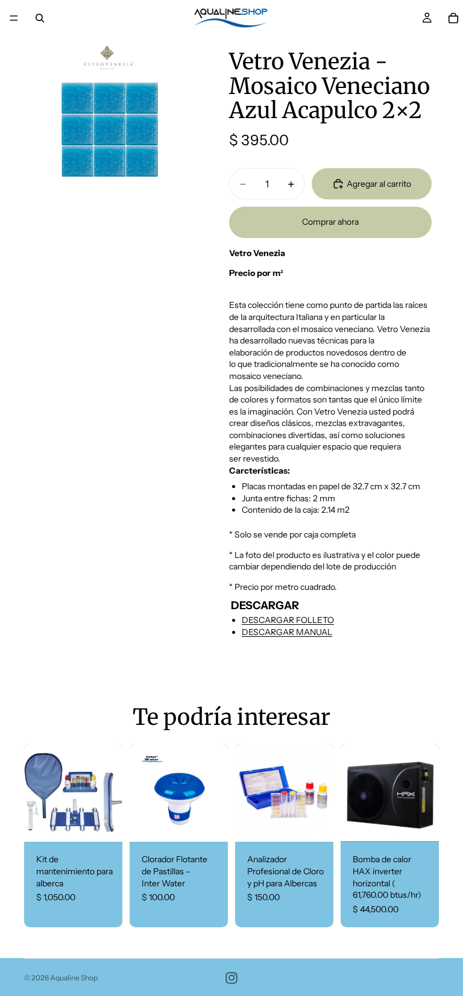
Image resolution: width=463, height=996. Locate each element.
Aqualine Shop (74, 977)
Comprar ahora (330, 221)
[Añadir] (104, 824)
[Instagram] (231, 978)
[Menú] (14, 18)
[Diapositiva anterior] (37, 793)
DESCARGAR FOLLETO (288, 620)
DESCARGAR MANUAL (287, 632)
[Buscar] (40, 18)
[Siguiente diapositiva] (109, 793)
